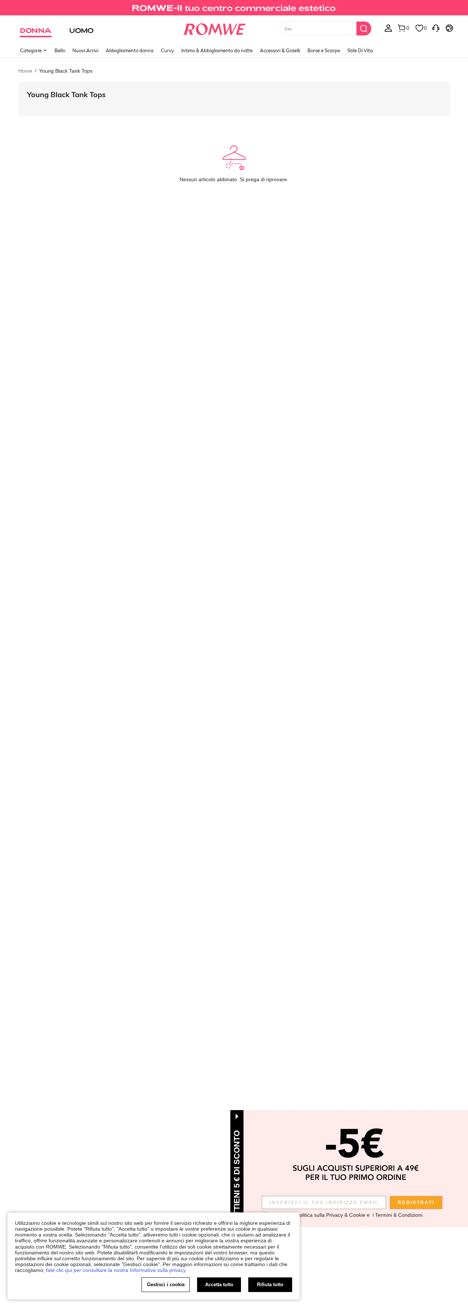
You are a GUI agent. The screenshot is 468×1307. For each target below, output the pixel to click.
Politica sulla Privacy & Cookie (330, 1215)
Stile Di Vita (360, 50)
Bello (59, 50)
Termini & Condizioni (398, 1215)
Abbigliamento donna (130, 50)
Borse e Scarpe (323, 50)
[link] (234, 9)
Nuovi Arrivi (85, 50)
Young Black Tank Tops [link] (66, 71)
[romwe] (214, 28)
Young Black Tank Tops (66, 94)
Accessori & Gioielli (280, 50)
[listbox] (388, 28)
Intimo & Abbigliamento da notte (217, 50)
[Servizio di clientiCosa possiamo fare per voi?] (435, 27)
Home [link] (25, 71)
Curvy (167, 50)
